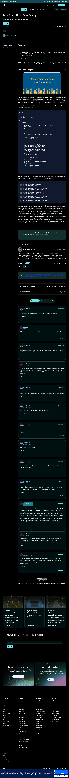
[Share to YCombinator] (63, 27)
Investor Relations (7, 725)
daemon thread (48, 211)
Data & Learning (22, 709)
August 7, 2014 (26, 388)
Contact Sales (64, 1)
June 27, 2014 (26, 347)
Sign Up (7, 625)
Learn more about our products (28, 237)
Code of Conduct (39, 731)
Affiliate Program (6, 715)
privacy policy (34, 772)
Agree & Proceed (61, 770)
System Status (6, 759)
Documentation (39, 727)
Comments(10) (35, 300)
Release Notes (39, 729)
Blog (44, 1)
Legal (4, 719)
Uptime (20, 735)
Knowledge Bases (23, 700)
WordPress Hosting (56, 717)
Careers (51, 1)
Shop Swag (38, 733)
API (20, 733)
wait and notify (28, 105)
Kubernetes (21, 717)
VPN (53, 709)
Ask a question (47, 286)
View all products (18, 676)
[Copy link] (65, 27)
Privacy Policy (6, 721)
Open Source (39, 717)
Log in (53, 5)
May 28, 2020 (26, 535)
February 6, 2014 (27, 328)
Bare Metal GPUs (23, 705)
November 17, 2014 (27, 425)
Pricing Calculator (39, 725)
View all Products (23, 747)
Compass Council (39, 715)
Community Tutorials (40, 700)
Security (4, 723)
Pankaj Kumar (12, 35)
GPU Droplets (22, 703)
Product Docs (40, 9)
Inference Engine (23, 707)
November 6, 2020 (27, 555)
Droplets (21, 715)
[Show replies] (63, 319)
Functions (21, 719)
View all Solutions (56, 721)
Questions (31, 9)
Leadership (5, 703)
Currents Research (40, 709)
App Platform (22, 721)
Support (4, 753)
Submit (10, 646)
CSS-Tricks (38, 705)
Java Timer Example (9, 47)
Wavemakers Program (40, 713)
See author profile (61, 249)
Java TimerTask (23, 59)
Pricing (37, 723)
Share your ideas (6, 761)
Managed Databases (23, 725)
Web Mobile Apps (56, 715)
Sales (4, 755)
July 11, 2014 (26, 365)
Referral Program (6, 713)
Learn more (30, 625)
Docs (47, 1)
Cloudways (21, 745)
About (4, 700)
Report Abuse (6, 757)
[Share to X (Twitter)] (55, 27)
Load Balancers (22, 723)
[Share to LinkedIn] (60, 27)
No (62, 291)
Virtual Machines (55, 719)
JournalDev (25, 308)
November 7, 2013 (27, 310)
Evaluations (21, 711)
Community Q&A (39, 703)
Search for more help (58, 286)
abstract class (35, 62)
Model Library (22, 713)
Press (4, 717)
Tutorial (6, 23)
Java (9, 19)
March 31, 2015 (26, 462)
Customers (5, 709)
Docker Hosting (55, 711)
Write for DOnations (40, 707)
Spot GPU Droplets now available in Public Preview (14, 1)
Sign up (60, 5)
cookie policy (32, 774)
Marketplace (38, 721)
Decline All (61, 773)
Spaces (21, 727)
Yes (58, 291)
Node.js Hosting (55, 713)
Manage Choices (61, 775)
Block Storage (22, 729)
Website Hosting (55, 707)
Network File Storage (24, 731)
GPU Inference (55, 703)
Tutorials (24, 9)
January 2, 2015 (27, 444)
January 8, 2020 (28, 505)
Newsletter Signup (40, 719)
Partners (4, 711)
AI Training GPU (55, 700)
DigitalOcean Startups (40, 711)
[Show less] (63, 308)
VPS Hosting (55, 705)
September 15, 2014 (27, 407)
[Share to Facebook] (57, 27)
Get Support (57, 1)
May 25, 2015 (26, 482)
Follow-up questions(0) (47, 300)
